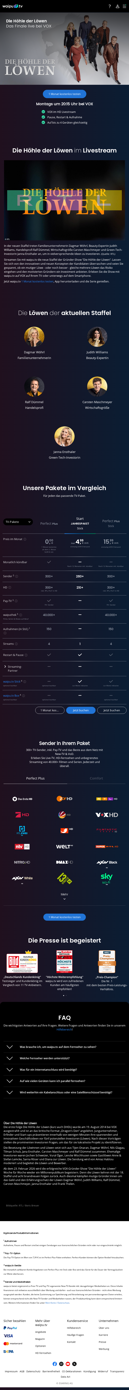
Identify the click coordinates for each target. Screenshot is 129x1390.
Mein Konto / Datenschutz (57, 1302)
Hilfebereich (64, 1029)
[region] (64, 974)
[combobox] (18, 521)
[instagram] (61, 1364)
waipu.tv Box (11, 695)
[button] (49, 523)
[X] (74, 1364)
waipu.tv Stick (11, 681)
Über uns (104, 1327)
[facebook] (55, 1364)
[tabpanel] (22, 969)
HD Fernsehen (43, 1353)
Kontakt (71, 1342)
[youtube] (68, 1364)
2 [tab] (66, 995)
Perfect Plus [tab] (35, 778)
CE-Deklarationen (71, 1371)
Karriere (103, 1334)
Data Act (65, 1376)
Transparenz (117, 1371)
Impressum (11, 1371)
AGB (22, 1371)
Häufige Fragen (75, 1334)
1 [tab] (63, 995)
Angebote (40, 1331)
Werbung (104, 1349)
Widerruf (103, 1371)
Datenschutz (33, 1371)
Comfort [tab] (96, 778)
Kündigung (89, 1371)
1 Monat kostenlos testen (37, 281)
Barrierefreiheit (51, 1371)
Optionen (40, 1346)
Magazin (40, 1339)
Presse (102, 1342)
